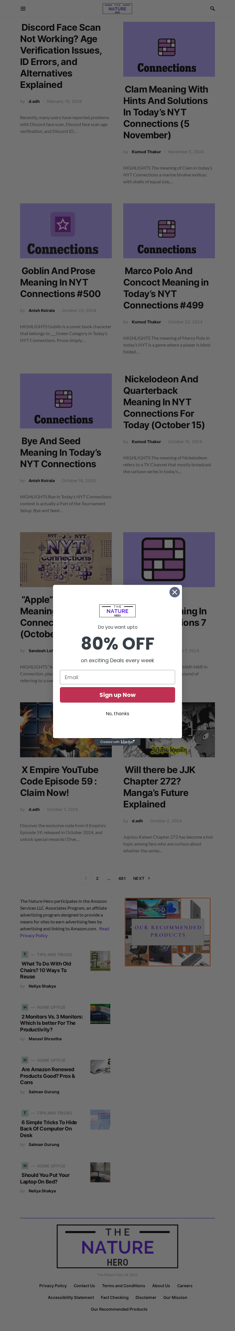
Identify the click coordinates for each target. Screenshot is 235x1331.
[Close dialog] (175, 592)
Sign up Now (117, 695)
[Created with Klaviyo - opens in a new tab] (117, 742)
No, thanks (117, 713)
